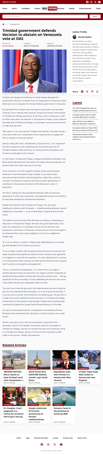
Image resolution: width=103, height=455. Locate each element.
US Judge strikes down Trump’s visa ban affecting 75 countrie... (84, 116)
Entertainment (85, 8)
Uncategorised (15, 24)
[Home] (3, 24)
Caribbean (26, 8)
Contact (55, 438)
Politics (37, 8)
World (14, 8)
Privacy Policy (68, 438)
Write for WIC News (41, 438)
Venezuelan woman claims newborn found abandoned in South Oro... (84, 136)
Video (98, 8)
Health (72, 8)
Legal (27, 438)
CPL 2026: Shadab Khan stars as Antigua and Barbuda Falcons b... (85, 109)
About (19, 438)
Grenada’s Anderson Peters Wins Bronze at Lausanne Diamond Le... (85, 129)
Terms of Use (82, 438)
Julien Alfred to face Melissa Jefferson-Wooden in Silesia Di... (84, 122)
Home (4, 8)
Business (60, 8)
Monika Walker (8, 46)
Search (95, 16)
